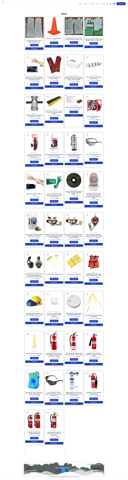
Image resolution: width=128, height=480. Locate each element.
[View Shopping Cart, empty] (113, 4)
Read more (34, 45)
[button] (108, 4)
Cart (97, 3)
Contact (103, 3)
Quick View (34, 48)
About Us (86, 3)
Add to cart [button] (34, 84)
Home (80, 3)
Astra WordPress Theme (72, 476)
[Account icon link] (110, 3)
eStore (92, 3)
